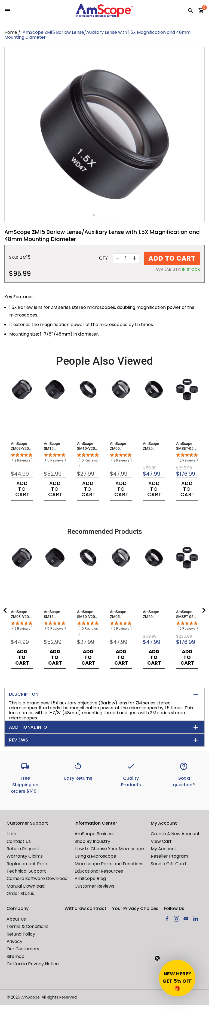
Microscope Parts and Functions (109, 864)
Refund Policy (21, 934)
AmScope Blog (90, 878)
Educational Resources (99, 871)
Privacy (14, 941)
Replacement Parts (27, 864)
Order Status (20, 893)
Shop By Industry (92, 841)
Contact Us (19, 841)
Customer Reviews (94, 886)
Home (10, 32)
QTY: (104, 258)
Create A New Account (175, 834)
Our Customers (23, 949)
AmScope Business (95, 834)
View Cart (161, 841)
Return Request (23, 849)
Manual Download (26, 886)
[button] (177, 978)
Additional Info (28, 727)
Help (11, 834)
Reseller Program (169, 856)
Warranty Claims (25, 856)
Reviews (18, 740)
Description (24, 694)
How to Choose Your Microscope (109, 849)
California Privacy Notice (33, 964)
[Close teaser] (157, 958)
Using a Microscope (95, 856)
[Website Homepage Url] (104, 10)
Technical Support (26, 871)
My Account (163, 849)
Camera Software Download (37, 878)
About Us (16, 919)
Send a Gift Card (168, 864)
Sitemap (15, 956)
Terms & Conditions (27, 926)
